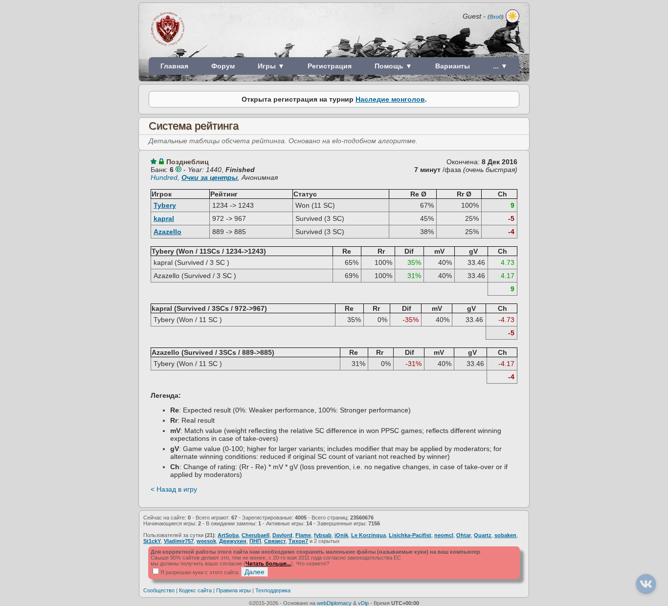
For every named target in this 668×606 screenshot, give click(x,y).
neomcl (443, 535)
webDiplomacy (334, 603)
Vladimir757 (179, 541)
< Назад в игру (174, 489)
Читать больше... (268, 563)
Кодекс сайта (195, 590)
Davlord (282, 535)
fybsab (323, 535)
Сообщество (159, 590)
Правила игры (233, 590)
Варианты (452, 66)
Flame (303, 535)
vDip (363, 603)
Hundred (164, 177)
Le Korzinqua (368, 535)
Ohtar (463, 535)
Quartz (482, 535)
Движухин (232, 541)
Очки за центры (209, 177)
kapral (164, 218)
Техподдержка (272, 590)
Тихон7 (298, 541)
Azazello (167, 232)
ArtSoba (228, 535)
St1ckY (152, 541)
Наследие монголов (390, 99)
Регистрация (330, 66)
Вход (496, 17)
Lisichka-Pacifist (410, 535)
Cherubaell (255, 535)
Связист (275, 541)
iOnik (341, 535)
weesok (206, 541)
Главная (174, 66)
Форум (223, 66)
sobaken (505, 535)
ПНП (255, 541)
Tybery (165, 205)
